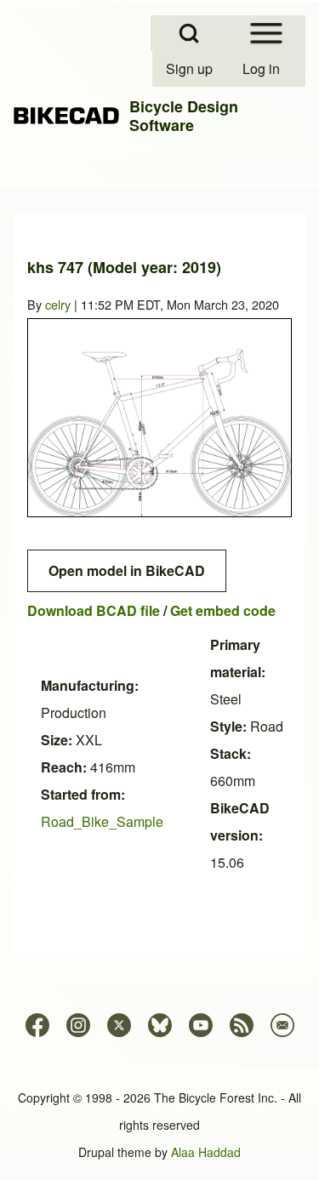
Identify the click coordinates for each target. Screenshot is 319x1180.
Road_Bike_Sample (102, 821)
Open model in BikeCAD (126, 570)
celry (58, 304)
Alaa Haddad (206, 1151)
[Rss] (242, 1025)
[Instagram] (78, 1025)
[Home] (66, 116)
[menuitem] (190, 69)
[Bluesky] (160, 1025)
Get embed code (223, 610)
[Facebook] (37, 1025)
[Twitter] (119, 1025)
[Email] (282, 1025)
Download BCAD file (93, 610)
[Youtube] (201, 1025)
